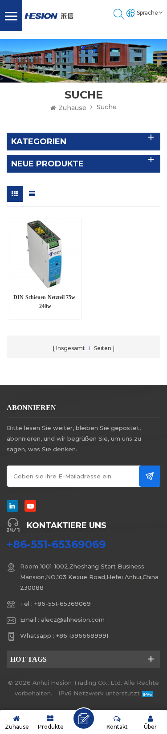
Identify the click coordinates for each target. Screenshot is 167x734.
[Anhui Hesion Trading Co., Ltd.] (48, 16)
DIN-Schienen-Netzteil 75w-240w (45, 301)
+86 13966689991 (82, 635)
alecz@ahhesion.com (73, 619)
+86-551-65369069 (56, 544)
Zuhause (72, 108)
